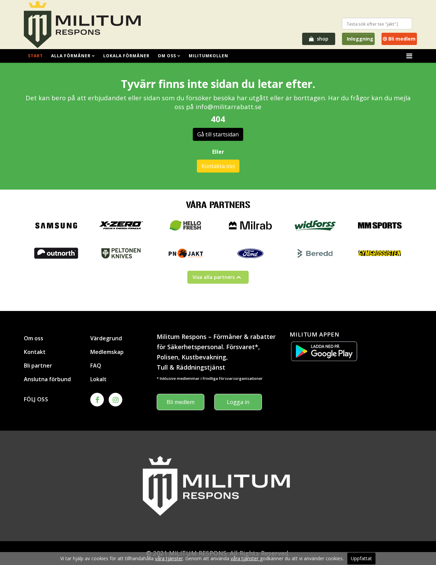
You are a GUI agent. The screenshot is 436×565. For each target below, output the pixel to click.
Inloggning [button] (360, 38)
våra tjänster (169, 558)
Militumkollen (208, 56)
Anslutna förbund (47, 379)
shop (321, 38)
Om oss (167, 56)
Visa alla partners (213, 277)
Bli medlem (401, 38)
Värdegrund (106, 338)
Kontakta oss (218, 166)
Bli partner (38, 365)
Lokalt (98, 379)
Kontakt (35, 352)
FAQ (95, 365)
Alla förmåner (71, 56)
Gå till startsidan (218, 134)
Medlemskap (107, 352)
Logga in (238, 402)
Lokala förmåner (126, 56)
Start (35, 56)
